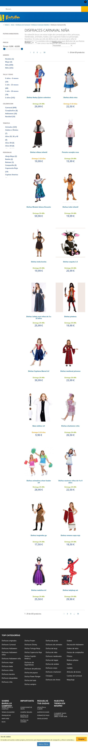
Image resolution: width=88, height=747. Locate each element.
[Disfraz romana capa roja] (70, 516)
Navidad (10, 116)
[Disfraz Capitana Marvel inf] (38, 352)
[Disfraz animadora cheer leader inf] (38, 461)
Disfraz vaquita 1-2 (70, 262)
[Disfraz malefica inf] (38, 571)
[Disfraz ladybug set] (70, 571)
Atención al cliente (41, 708)
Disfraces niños (7, 670)
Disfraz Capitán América (30, 657)
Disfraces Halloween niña (11, 658)
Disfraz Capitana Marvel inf (38, 371)
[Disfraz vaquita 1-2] (70, 242)
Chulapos (49, 676)
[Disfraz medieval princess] (70, 352)
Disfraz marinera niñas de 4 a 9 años (70, 482)
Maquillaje (70, 680)
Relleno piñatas (72, 660)
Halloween (11, 113)
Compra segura (26, 712)
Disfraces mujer (7, 662)
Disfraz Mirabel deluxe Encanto (39, 207)
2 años (10, 97)
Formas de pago (43, 715)
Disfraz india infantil (70, 207)
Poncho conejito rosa (70, 152)
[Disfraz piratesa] (70, 297)
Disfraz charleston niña (70, 426)
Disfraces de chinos (53, 680)
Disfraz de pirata (52, 641)
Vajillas (69, 664)
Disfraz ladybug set (70, 590)
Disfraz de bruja (51, 648)
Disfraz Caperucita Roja (33, 652)
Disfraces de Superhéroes (29, 663)
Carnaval (10, 107)
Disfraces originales (9, 641)
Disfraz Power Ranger (32, 676)
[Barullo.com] (10, 17)
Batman (9, 162)
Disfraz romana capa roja (70, 535)
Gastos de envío (43, 712)
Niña (9, 65)
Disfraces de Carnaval (23, 25)
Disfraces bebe (7, 666)
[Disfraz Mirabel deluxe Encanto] (38, 188)
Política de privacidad (24, 716)
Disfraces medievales (54, 656)
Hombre (9, 59)
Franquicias (6, 715)
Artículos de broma (74, 672)
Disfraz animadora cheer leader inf (39, 482)
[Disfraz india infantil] (70, 188)
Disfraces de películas (33, 669)
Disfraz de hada (30, 680)
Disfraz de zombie (52, 664)
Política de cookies (24, 721)
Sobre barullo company (7, 708)
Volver (7, 25)
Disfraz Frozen (30, 641)
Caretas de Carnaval (74, 676)
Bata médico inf (39, 426)
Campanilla (10, 165)
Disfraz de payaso (31, 672)
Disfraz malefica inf (38, 590)
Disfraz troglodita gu (39, 535)
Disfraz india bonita (38, 262)
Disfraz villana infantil (38, 152)
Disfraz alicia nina (70, 97)
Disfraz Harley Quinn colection (39, 97)
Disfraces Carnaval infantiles (40, 25)
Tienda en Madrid (8, 712)
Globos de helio (72, 648)
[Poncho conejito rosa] (70, 133)
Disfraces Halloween (9, 648)
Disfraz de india (51, 652)
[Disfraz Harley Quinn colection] (38, 78)
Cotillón (70, 668)
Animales (11, 127)
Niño (9, 68)
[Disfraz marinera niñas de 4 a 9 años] (70, 461)
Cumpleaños (11, 110)
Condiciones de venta (26, 708)
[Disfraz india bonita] (38, 242)
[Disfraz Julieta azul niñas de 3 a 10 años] (38, 297)
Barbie (9, 159)
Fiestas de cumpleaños (75, 652)
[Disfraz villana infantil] (38, 133)
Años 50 (9, 143)
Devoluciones (42, 719)
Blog (4, 722)
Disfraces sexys (51, 668)
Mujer (8, 62)
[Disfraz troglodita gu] (38, 516)
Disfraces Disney (31, 644)
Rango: (6, 46)
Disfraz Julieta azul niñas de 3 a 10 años (38, 317)
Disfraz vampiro (30, 684)
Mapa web (5, 719)
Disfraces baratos (8, 674)
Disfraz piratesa (70, 316)
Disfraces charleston (53, 672)
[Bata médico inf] (38, 407)
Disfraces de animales (54, 644)
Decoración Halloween (75, 644)
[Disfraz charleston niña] (70, 407)
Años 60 (9, 146)
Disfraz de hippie (52, 660)
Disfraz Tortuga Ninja (32, 648)
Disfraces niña (7, 682)
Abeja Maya (11, 156)
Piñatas (69, 656)
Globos (69, 641)
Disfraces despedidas (10, 678)
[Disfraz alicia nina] (70, 78)
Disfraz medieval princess (70, 371)
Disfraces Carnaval (9, 644)
